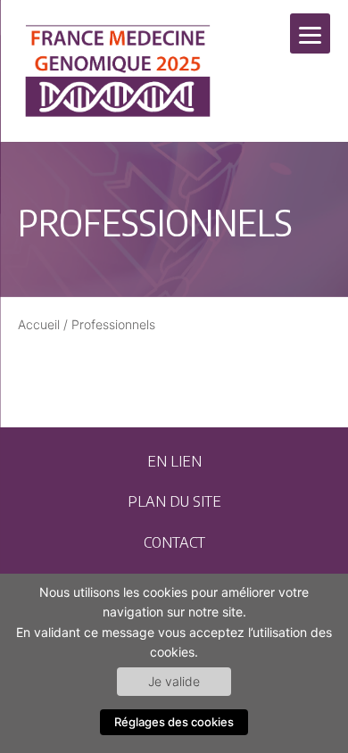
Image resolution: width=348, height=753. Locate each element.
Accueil (39, 324)
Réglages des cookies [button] (174, 722)
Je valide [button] (174, 681)
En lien (174, 460)
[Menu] (310, 33)
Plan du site (174, 500)
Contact (174, 541)
